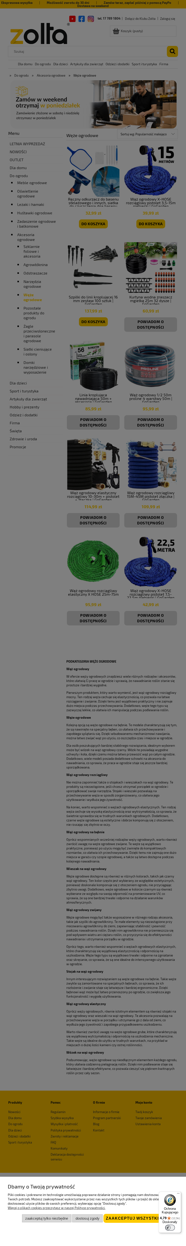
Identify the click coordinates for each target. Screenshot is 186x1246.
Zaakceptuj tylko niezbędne (46, 1218)
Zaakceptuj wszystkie (134, 1218)
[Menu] (178, 1194)
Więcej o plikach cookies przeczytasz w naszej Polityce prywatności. (56, 1208)
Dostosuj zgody (88, 1218)
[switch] (170, 1228)
